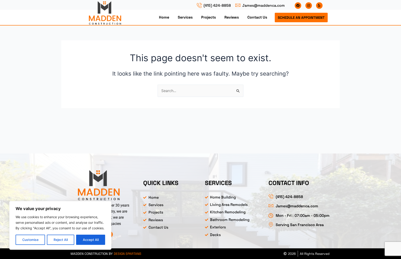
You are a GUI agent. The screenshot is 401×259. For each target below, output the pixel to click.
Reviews (231, 17)
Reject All (61, 240)
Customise (30, 240)
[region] (60, 225)
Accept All (91, 240)
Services (185, 17)
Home (164, 17)
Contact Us (257, 17)
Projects (208, 17)
